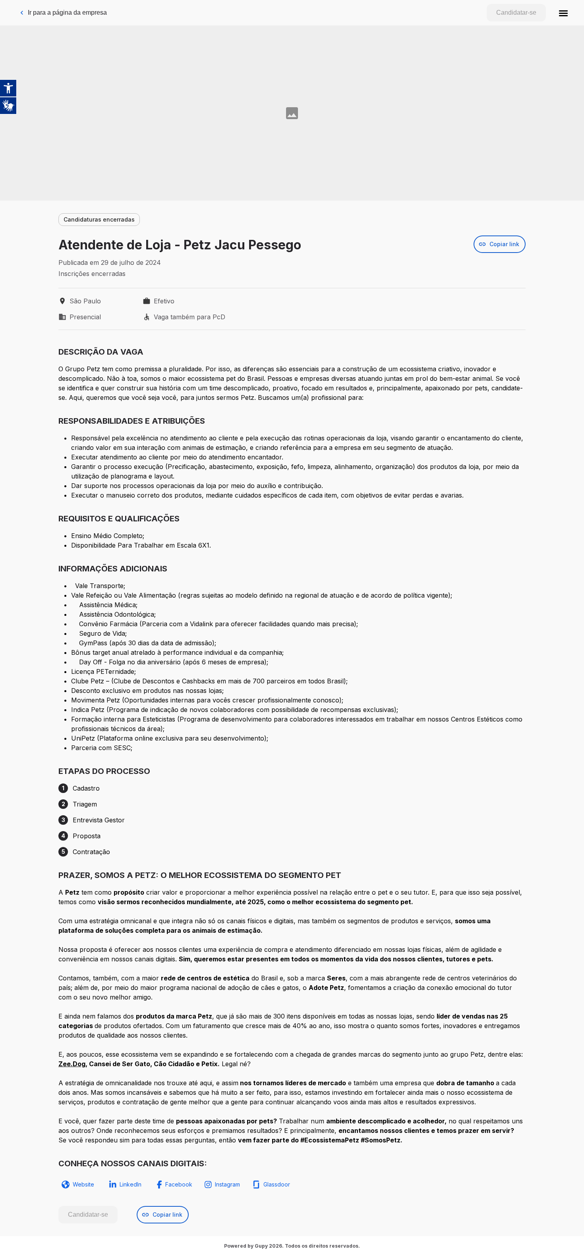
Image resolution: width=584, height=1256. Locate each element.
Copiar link (504, 244)
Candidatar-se (516, 12)
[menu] (563, 12)
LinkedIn (130, 1184)
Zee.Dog (71, 1064)
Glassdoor (276, 1184)
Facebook (178, 1184)
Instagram (227, 1184)
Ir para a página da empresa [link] (67, 12)
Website (83, 1184)
